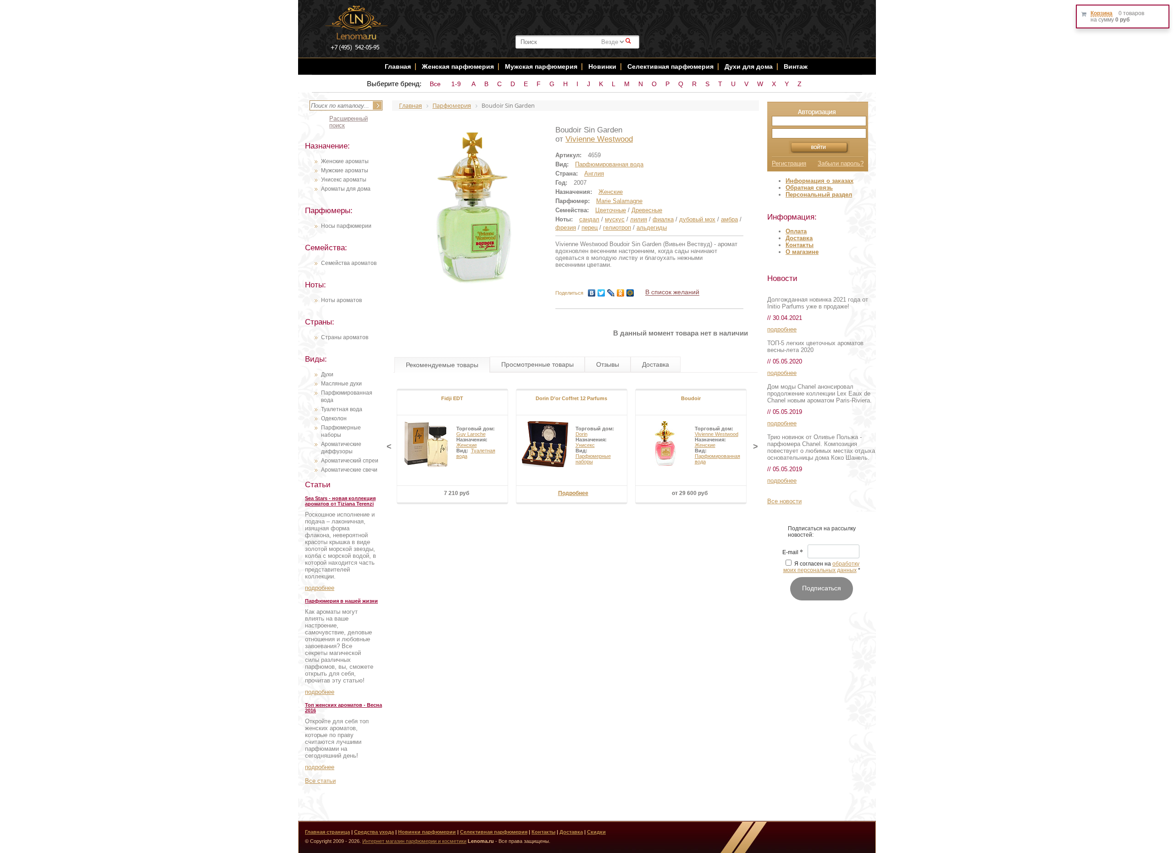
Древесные (646, 210)
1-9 (456, 84)
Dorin (581, 434)
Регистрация (789, 163)
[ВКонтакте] (592, 293)
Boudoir (691, 398)
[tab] (442, 365)
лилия (638, 219)
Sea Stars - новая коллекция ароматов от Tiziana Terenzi (340, 500)
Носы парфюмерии (346, 226)
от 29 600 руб (690, 493)
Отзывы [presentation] (607, 364)
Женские (610, 191)
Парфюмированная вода (609, 164)
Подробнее (573, 493)
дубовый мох (697, 219)
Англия (594, 173)
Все (435, 84)
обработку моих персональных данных (821, 567)
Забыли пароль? (841, 163)
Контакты (800, 245)
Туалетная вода (341, 409)
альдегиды (652, 227)
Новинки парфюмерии (427, 832)
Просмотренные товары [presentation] (537, 364)
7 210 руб (456, 493)
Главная (398, 66)
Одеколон (334, 418)
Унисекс (585, 445)
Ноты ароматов (341, 300)
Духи (327, 374)
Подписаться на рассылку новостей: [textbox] (822, 531)
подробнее (319, 587)
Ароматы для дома (346, 189)
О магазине (802, 251)
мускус (615, 219)
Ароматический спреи (349, 460)
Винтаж (796, 66)
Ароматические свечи (349, 470)
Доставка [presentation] (655, 364)
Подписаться (821, 588)
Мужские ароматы (344, 170)
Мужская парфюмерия (541, 66)
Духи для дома (749, 66)
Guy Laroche (471, 434)
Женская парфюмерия (458, 66)
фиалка (663, 219)
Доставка (799, 238)
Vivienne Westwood (599, 139)
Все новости (784, 501)
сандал (589, 219)
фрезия (565, 227)
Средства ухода (374, 832)
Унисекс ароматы (343, 179)
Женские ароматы (345, 161)
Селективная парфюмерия (670, 66)
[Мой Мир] (630, 293)
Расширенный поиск (348, 122)
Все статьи (320, 780)
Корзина (1102, 13)
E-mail (792, 552)
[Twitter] (601, 293)
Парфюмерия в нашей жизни (341, 601)
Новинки (603, 66)
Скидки (596, 832)
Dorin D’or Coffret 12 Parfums (571, 398)
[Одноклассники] (621, 293)
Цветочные (610, 210)
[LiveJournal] (611, 293)
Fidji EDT (452, 398)
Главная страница (327, 832)
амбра (729, 219)
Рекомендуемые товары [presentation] (442, 365)
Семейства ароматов (349, 263)
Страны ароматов (344, 337)
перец (589, 227)
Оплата (796, 231)
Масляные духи (341, 383)
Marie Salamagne (619, 201)
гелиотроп (617, 227)
